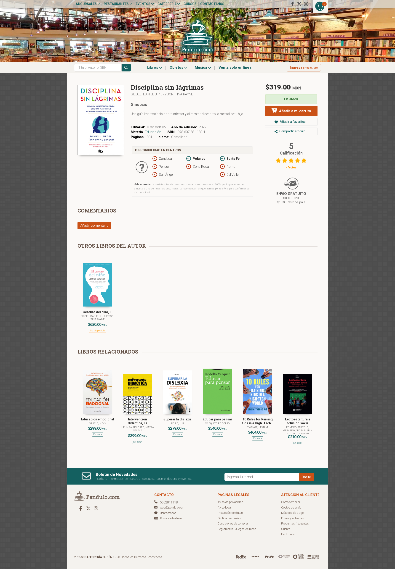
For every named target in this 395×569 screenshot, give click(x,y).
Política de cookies (229, 518)
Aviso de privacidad (230, 502)
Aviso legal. (225, 507)
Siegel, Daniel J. (145, 94)
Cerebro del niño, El (97, 312)
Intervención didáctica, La (137, 421)
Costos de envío (291, 507)
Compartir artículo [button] (292, 131)
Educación (153, 132)
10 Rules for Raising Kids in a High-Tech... (257, 421)
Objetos (177, 67)
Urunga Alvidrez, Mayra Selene (137, 429)
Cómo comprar (290, 502)
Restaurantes (116, 4)
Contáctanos (212, 4)
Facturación (288, 534)
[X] (299, 4)
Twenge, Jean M (257, 427)
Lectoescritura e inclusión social (297, 421)
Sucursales (86, 4)
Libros (153, 67)
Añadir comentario (94, 225)
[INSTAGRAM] (306, 4)
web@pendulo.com (172, 507)
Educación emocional (97, 419)
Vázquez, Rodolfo (217, 423)
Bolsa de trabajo (171, 518)
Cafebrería (167, 4)
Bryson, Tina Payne (176, 94)
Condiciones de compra (233, 523)
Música (201, 67)
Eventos (143, 4)
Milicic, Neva (97, 423)
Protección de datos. (230, 512)
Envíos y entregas (292, 518)
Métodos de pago (292, 512)
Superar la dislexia (177, 419)
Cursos (190, 4)
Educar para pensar (217, 419)
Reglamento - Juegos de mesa (237, 529)
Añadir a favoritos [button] (292, 121)
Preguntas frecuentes (295, 523)
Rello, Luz (177, 423)
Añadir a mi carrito (294, 111)
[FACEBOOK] (292, 4)
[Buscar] (126, 67)
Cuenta (286, 529)
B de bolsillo (156, 127)
